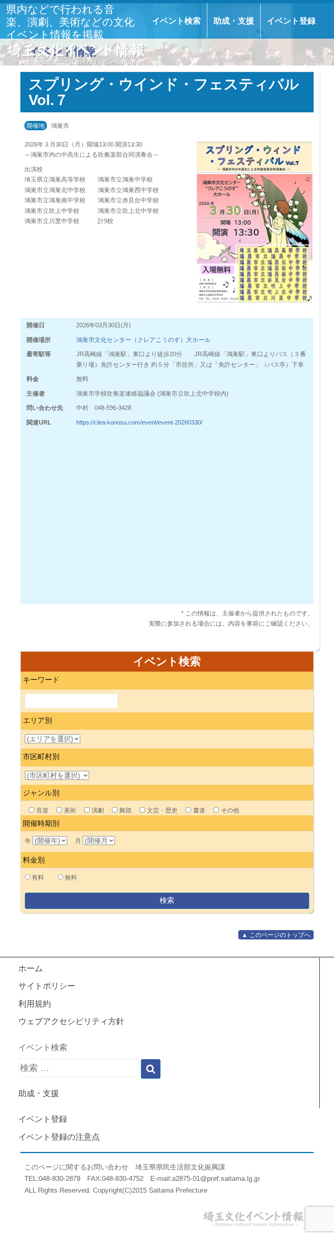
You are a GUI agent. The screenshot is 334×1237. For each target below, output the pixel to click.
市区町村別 (41, 757)
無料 (71, 877)
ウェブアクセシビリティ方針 (71, 1021)
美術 (70, 810)
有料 (38, 877)
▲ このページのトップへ (276, 934)
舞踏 (125, 810)
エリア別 (37, 720)
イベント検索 (176, 20)
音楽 (42, 810)
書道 (199, 810)
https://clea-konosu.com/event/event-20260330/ (139, 422)
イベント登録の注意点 (59, 1136)
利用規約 (34, 1003)
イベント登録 (291, 20)
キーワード (41, 680)
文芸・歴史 (162, 810)
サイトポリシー (46, 985)
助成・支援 (233, 20)
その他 (230, 810)
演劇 (98, 810)
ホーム (30, 968)
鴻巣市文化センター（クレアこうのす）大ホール (143, 339)
